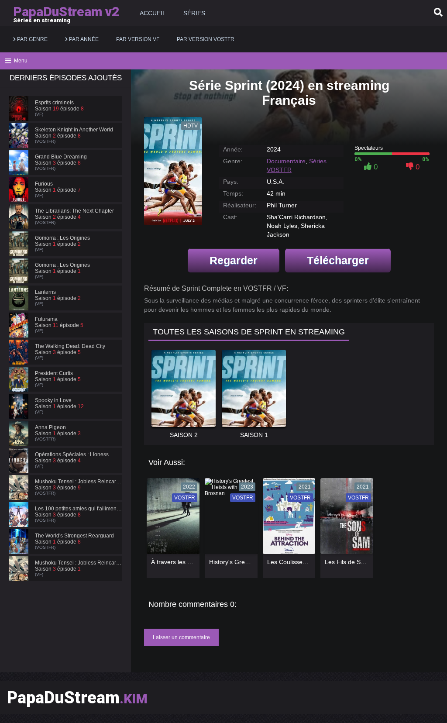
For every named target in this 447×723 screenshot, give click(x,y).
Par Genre (32, 39)
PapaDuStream (77, 697)
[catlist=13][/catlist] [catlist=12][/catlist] (171, 519)
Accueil (153, 13)
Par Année (83, 39)
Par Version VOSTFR (205, 39)
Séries (194, 13)
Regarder (234, 260)
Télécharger (338, 260)
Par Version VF (137, 39)
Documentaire (286, 161)
